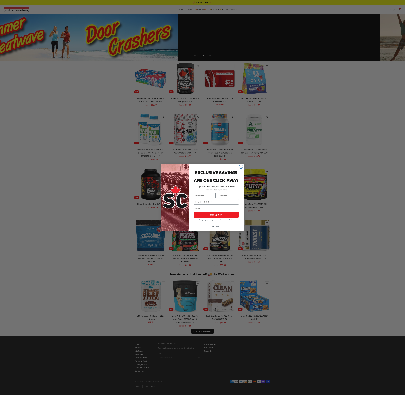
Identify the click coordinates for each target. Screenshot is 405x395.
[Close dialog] (241, 167)
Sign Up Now (216, 214)
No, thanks (216, 226)
